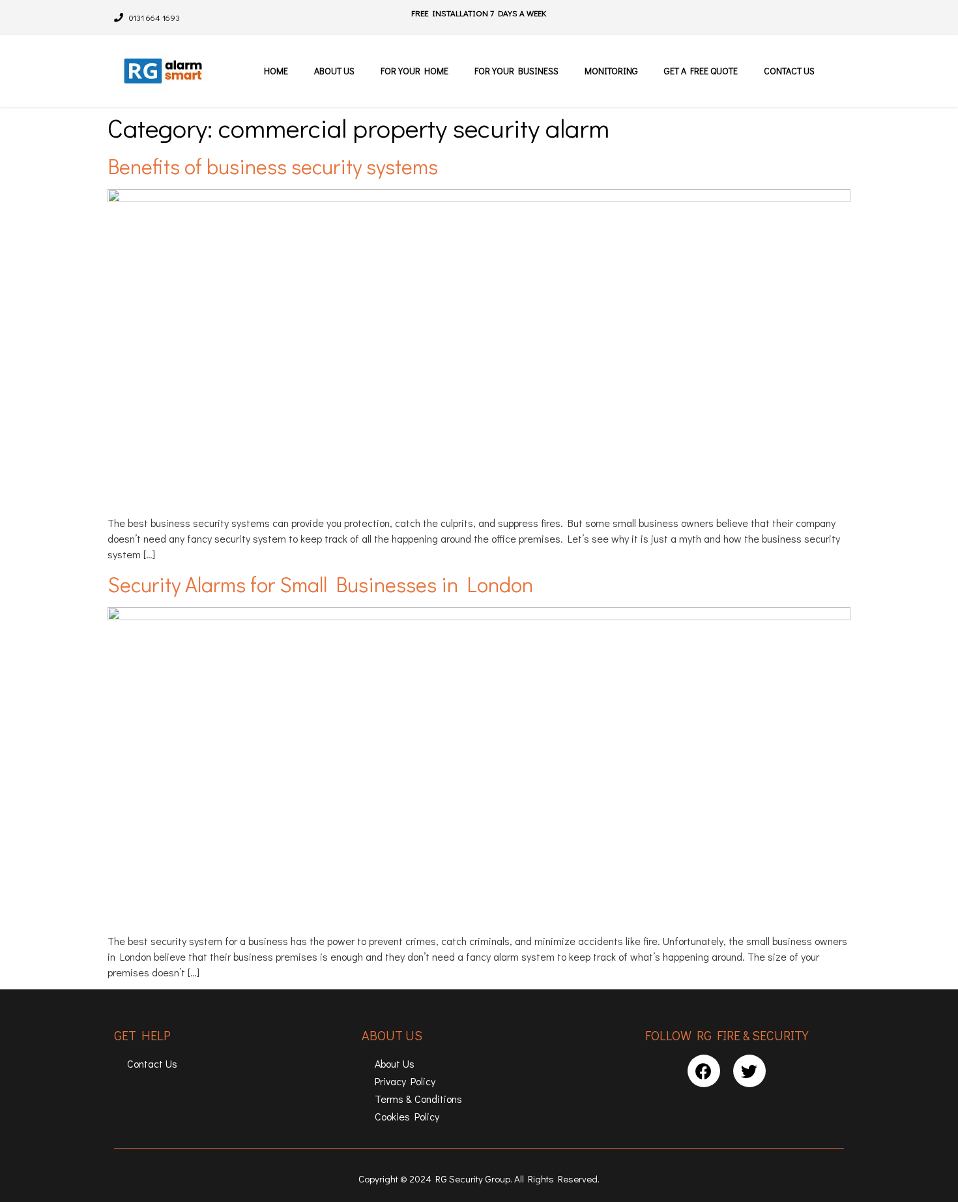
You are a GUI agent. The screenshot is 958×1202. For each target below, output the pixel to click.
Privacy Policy (405, 1081)
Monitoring (611, 71)
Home (276, 71)
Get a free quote (701, 71)
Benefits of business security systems (273, 166)
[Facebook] (704, 1071)
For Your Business (516, 71)
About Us (334, 71)
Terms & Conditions (418, 1098)
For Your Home (414, 71)
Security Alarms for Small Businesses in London (320, 584)
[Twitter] (749, 1071)
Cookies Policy (407, 1116)
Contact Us (789, 71)
